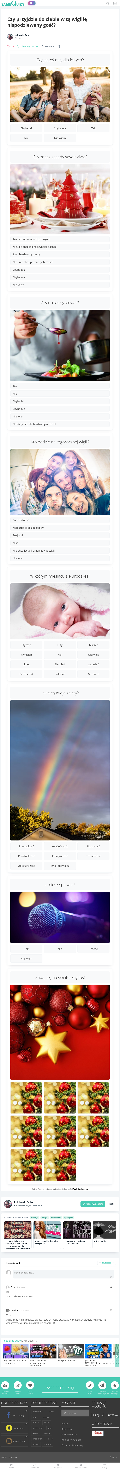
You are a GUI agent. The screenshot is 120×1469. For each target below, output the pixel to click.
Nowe (11, 1467)
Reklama (72, 1413)
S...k (13, 1287)
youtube (47, 1433)
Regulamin (66, 1428)
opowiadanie (38, 1412)
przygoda (45, 1417)
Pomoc (64, 1423)
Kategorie (57, 1467)
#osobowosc (56, 1217)
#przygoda (68, 1217)
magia (46, 1423)
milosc (51, 1412)
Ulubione (49, 46)
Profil (111, 1204)
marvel (36, 1444)
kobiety (36, 1423)
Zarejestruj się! (60, 1387)
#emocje (34, 1217)
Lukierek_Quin (22, 35)
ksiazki (35, 1433)
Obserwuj (29, 46)
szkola (50, 1439)
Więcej (104, 1467)
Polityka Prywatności (71, 1439)
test (34, 1417)
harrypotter (38, 1428)
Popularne (35, 1467)
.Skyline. (15, 1310)
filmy (50, 1428)
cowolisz (48, 1444)
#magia (45, 1217)
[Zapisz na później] (58, 46)
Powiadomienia (81, 1467)
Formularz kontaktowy (72, 1445)
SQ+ (32, 3)
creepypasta (37, 1439)
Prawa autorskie (69, 1434)
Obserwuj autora (94, 1204)
